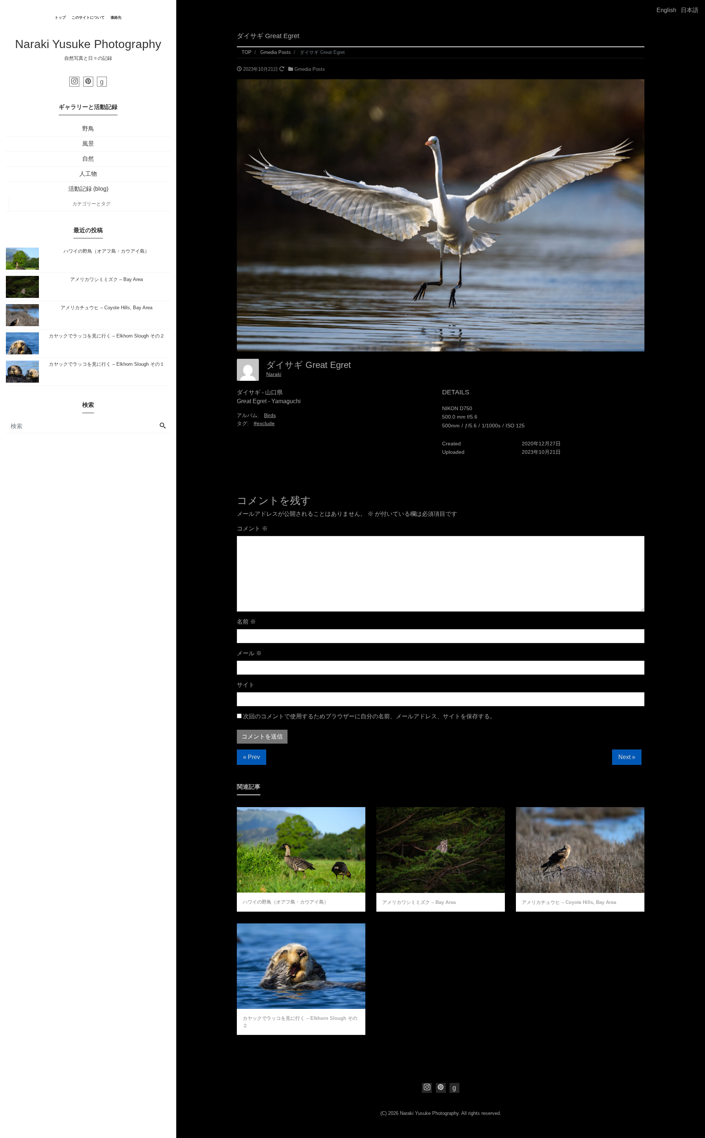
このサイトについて (88, 17)
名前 (246, 622)
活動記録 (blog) (88, 189)
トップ (60, 17)
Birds (270, 415)
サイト (245, 685)
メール (249, 653)
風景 (88, 144)
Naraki (273, 374)
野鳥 (88, 128)
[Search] (162, 426)
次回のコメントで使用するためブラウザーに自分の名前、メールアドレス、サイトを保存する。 (369, 716)
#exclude (264, 423)
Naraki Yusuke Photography (88, 44)
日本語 (689, 10)
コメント (252, 528)
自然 (88, 159)
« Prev (251, 757)
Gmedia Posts (309, 69)
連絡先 (116, 17)
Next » (626, 757)
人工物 (88, 174)
